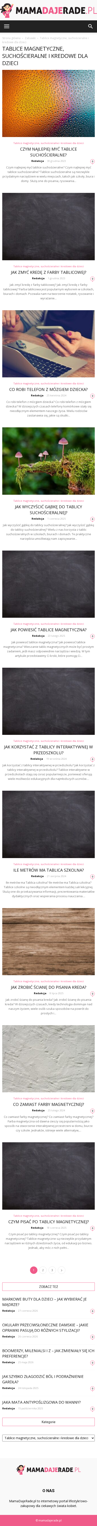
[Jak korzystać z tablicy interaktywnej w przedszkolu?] (48, 701)
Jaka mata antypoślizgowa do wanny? (41, 1402)
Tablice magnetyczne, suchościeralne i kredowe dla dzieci (48, 143)
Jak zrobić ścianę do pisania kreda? (48, 987)
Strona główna (11, 38)
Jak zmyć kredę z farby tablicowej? (48, 272)
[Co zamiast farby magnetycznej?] (48, 1058)
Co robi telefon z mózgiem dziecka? (48, 389)
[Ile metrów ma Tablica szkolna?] (48, 824)
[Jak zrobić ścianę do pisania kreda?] (48, 941)
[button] (90, 26)
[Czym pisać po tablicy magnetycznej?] (48, 1175)
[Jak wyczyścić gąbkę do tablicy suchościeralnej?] (48, 460)
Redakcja (37, 161)
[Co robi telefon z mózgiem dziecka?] (48, 343)
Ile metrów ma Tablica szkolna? (48, 870)
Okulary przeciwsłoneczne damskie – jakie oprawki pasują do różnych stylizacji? (45, 1327)
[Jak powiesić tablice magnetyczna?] (48, 584)
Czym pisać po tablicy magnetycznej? (48, 1221)
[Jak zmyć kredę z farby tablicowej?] (48, 226)
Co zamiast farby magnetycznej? (48, 1104)
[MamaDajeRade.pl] (48, 10)
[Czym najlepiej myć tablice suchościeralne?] (48, 103)
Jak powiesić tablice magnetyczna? (49, 629)
